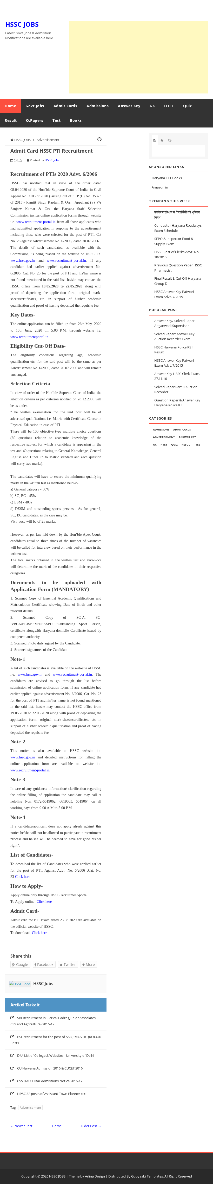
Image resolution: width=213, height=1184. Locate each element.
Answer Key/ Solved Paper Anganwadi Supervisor (174, 323)
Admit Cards (65, 105)
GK (152, 105)
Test (56, 120)
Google (21, 964)
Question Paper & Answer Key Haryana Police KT (177, 403)
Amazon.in (160, 187)
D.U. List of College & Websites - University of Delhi (55, 1055)
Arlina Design (95, 1176)
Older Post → (91, 1126)
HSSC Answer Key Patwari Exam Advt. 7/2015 (174, 363)
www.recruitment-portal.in (36, 222)
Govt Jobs (34, 105)
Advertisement (30, 1107)
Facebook (44, 964)
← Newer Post (21, 1126)
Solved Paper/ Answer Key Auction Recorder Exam (174, 336)
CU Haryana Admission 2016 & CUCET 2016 (50, 1068)
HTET (169, 105)
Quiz (187, 105)
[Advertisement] (138, 57)
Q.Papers (34, 120)
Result (11, 120)
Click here (22, 877)
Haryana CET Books (167, 178)
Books (76, 120)
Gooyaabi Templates (147, 1176)
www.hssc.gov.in (22, 261)
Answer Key (129, 105)
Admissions (97, 105)
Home (10, 105)
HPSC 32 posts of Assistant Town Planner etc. (51, 1093)
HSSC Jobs (43, 983)
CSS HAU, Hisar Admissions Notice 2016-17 (49, 1081)
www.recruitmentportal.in (29, 337)
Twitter (69, 964)
